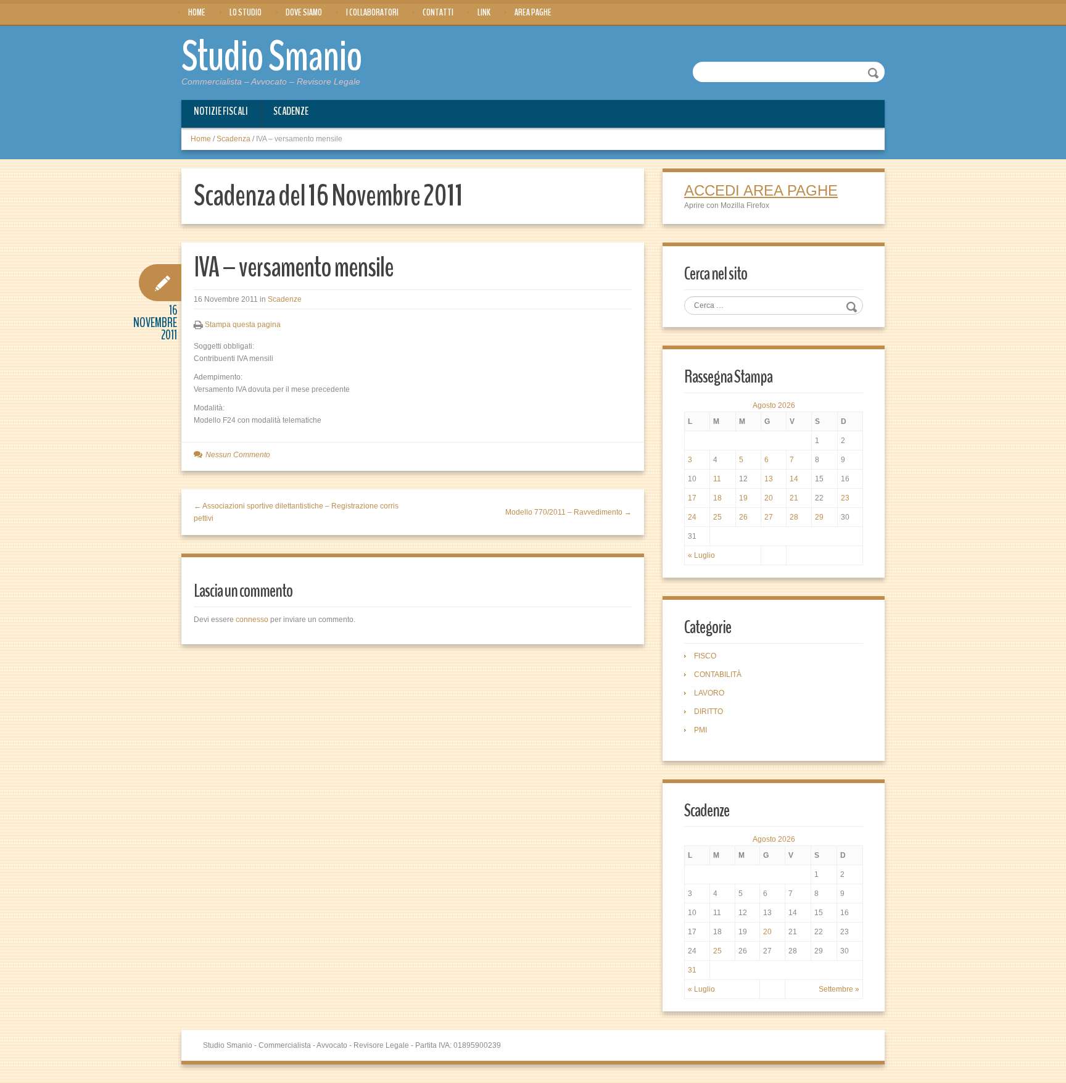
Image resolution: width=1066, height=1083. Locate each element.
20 (768, 498)
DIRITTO (708, 711)
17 (692, 498)
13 (768, 479)
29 (819, 517)
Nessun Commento (237, 454)
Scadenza (233, 139)
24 (692, 517)
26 (743, 517)
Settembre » (839, 989)
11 (717, 479)
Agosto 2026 (774, 405)
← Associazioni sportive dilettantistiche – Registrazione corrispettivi (296, 512)
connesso (252, 619)
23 (845, 498)
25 (717, 517)
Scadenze (290, 111)
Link (483, 12)
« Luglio (701, 555)
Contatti (438, 12)
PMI (700, 730)
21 (794, 498)
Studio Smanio (271, 56)
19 (743, 498)
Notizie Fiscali (221, 111)
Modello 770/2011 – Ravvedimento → (568, 512)
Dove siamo (304, 12)
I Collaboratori (372, 12)
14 (794, 479)
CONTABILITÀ (718, 674)
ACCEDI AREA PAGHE (761, 190)
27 (768, 517)
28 (794, 517)
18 (717, 498)
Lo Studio (245, 12)
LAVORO (709, 693)
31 (692, 970)
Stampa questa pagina (243, 324)
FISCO (705, 656)
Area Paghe (533, 12)
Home (196, 12)
